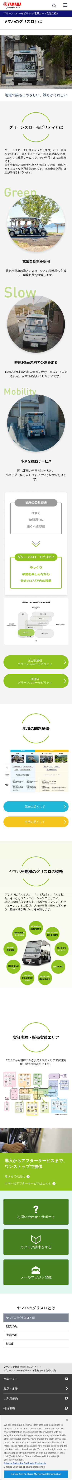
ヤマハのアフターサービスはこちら (28, 1183)
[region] (36, 1447)
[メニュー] (65, 4)
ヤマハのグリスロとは (20, 1317)
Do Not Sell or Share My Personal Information (36, 1474)
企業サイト (10, 1379)
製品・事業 (10, 1388)
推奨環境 (9, 1408)
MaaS (10, 1343)
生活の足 (12, 1335)
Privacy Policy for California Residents (25, 1463)
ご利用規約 (10, 1398)
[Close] (67, 1420)
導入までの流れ (15, 1176)
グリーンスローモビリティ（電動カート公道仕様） (30, 1370)
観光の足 (12, 1326)
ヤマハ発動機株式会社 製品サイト (21, 1367)
